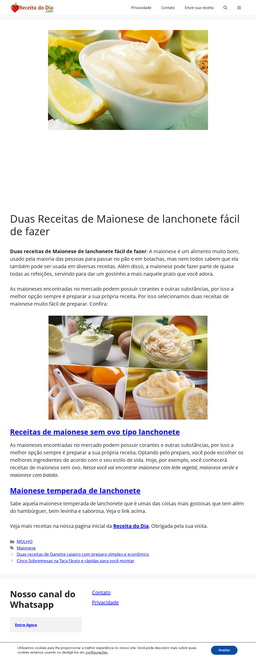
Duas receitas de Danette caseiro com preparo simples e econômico (83, 554)
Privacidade (141, 7)
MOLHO (24, 541)
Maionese (26, 548)
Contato (168, 7)
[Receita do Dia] (32, 7)
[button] (225, 7)
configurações (97, 652)
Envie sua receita (199, 7)
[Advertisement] (128, 175)
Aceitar (224, 650)
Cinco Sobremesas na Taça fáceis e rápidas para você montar (75, 561)
